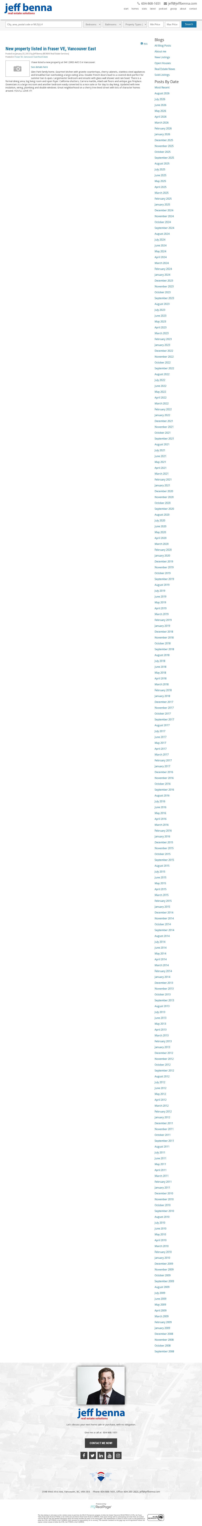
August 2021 (162, 444)
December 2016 (164, 772)
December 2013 (164, 982)
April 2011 (160, 1170)
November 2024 (164, 216)
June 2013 (160, 1018)
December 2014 (164, 912)
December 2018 (164, 631)
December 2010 (164, 1193)
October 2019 (163, 573)
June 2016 (160, 807)
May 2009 (160, 1304)
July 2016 (160, 801)
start (126, 8)
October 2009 (163, 1275)
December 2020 (164, 491)
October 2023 (163, 292)
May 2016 (160, 813)
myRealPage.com (101, 1507)
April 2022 (160, 397)
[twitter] (92, 1455)
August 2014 (162, 936)
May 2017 (160, 743)
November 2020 (164, 497)
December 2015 (164, 842)
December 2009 (164, 1263)
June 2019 (160, 596)
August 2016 (162, 795)
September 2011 (164, 1140)
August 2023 (162, 304)
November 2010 (164, 1199)
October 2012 (163, 1064)
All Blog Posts (163, 45)
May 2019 (160, 602)
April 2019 (160, 608)
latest (153, 8)
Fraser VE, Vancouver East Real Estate (31, 57)
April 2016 (160, 819)
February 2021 (163, 479)
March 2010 (162, 1246)
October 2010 (163, 1205)
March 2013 (162, 1035)
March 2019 (162, 614)
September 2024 (164, 228)
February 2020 (163, 549)
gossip (173, 8)
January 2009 (162, 1328)
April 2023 (160, 327)
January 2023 (162, 345)
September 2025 (164, 157)
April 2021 (160, 468)
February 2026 (163, 128)
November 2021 (164, 427)
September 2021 (164, 438)
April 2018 (160, 678)
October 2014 (163, 924)
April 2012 (160, 1100)
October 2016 (163, 784)
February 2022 (163, 409)
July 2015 (160, 871)
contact (193, 8)
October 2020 (163, 503)
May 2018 (160, 672)
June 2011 (160, 1158)
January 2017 (162, 766)
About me (160, 51)
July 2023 (160, 310)
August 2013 (162, 1006)
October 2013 (163, 994)
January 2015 (162, 906)
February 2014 (163, 971)
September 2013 (164, 1000)
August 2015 (162, 865)
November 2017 (164, 707)
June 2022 (160, 386)
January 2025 (162, 204)
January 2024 (162, 274)
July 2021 (160, 450)
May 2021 (160, 462)
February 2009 (163, 1322)
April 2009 (160, 1310)
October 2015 (163, 854)
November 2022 (164, 356)
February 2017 (163, 760)
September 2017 (164, 719)
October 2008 (163, 1345)
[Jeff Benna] (28, 16)
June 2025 (160, 175)
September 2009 (164, 1281)
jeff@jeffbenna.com (150, 1491)
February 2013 (163, 1041)
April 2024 (160, 257)
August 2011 (162, 1146)
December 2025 (164, 140)
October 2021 (163, 432)
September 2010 (164, 1211)
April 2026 (160, 116)
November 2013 (164, 988)
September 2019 (164, 579)
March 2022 (162, 403)
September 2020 (164, 509)
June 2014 (160, 947)
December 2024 (164, 210)
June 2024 (160, 245)
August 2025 (162, 163)
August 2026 (162, 93)
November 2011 (164, 1129)
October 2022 (163, 362)
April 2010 (160, 1240)
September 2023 (164, 298)
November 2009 (164, 1269)
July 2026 (160, 99)
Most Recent (162, 87)
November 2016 (164, 778)
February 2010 (163, 1252)
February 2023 (163, 339)
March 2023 (162, 333)
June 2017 (160, 737)
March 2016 (162, 824)
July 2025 (160, 169)
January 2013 (162, 1047)
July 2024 (160, 239)
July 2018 (160, 661)
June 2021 (160, 456)
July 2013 (160, 1012)
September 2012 (164, 1070)
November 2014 (164, 918)
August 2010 (162, 1217)
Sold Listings (162, 75)
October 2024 (163, 222)
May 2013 (160, 1023)
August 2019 (162, 585)
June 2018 (160, 667)
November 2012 (164, 1059)
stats (144, 8)
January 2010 (162, 1258)
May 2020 (160, 532)
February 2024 (163, 269)
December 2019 (164, 561)
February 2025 (163, 198)
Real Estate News (165, 69)
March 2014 (162, 965)
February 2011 (163, 1181)
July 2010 (160, 1222)
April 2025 (160, 187)
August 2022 (162, 374)
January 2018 (162, 696)
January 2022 (162, 415)
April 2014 (160, 959)
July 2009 (160, 1293)
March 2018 (162, 684)
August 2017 (162, 725)
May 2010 (160, 1234)
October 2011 (163, 1135)
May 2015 (160, 883)
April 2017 (160, 748)
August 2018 (162, 655)
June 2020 (160, 526)
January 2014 (162, 977)
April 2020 (160, 538)
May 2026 (160, 111)
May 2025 (160, 181)
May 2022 (160, 391)
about (183, 8)
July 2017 (160, 731)
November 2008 (164, 1339)
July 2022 (160, 380)
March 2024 (162, 263)
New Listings (162, 57)
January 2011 (162, 1187)
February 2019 (163, 620)
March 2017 (162, 754)
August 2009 (162, 1287)
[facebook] (83, 1455)
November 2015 (164, 848)
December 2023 (164, 280)
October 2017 (163, 713)
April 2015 (160, 889)
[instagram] (118, 1455)
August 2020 (162, 514)
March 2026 (162, 122)
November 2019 (164, 567)
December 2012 (164, 1053)
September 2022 (164, 368)
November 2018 (164, 637)
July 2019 (160, 590)
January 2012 (162, 1117)
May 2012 (160, 1094)
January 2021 (162, 485)
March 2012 (162, 1105)
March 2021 (162, 473)
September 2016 (164, 789)
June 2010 (160, 1228)
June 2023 (160, 315)
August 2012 (162, 1076)
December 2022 (164, 351)
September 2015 (164, 860)
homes (135, 8)
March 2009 (162, 1316)
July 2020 (160, 520)
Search (189, 24)
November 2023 (164, 286)
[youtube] (109, 1455)
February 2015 (163, 901)
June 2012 (160, 1088)
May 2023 (160, 321)
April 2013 (160, 1029)
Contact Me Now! (101, 1443)
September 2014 (164, 930)
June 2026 (160, 105)
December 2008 (164, 1334)
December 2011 (164, 1123)
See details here (39, 66)
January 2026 (162, 134)
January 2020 (162, 555)
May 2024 (160, 251)
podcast (163, 8)
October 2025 (163, 152)
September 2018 (164, 649)
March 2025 (162, 193)
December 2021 (164, 421)
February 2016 (163, 830)
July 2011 (160, 1152)
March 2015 (162, 895)
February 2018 (163, 690)
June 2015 (160, 877)
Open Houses (163, 63)
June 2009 (160, 1298)
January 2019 (162, 626)
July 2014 (160, 942)
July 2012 (160, 1082)
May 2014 (160, 953)
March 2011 (162, 1176)
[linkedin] (101, 1455)
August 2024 (162, 233)
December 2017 (164, 702)
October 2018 (163, 643)
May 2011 (160, 1164)
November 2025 (164, 146)
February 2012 (163, 1111)
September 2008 (164, 1351)
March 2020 (162, 544)
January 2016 (162, 836)
